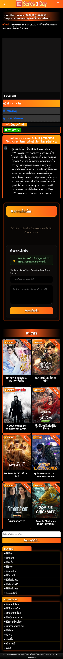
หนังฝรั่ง (9, 639)
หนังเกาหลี (10, 643)
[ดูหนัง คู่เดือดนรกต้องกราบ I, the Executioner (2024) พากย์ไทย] (46, 452)
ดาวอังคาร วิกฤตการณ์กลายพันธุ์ (14, 130)
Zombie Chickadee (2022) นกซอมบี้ (46, 522)
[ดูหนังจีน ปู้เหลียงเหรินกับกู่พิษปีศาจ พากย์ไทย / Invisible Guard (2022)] (46, 404)
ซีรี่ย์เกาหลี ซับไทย (14, 621)
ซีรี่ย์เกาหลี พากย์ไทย (15, 626)
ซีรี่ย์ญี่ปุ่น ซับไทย (13, 612)
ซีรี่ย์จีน (9, 553)
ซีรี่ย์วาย (9, 566)
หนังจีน (9, 634)
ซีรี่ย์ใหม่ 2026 (12, 588)
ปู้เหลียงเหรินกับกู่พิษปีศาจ (45, 427)
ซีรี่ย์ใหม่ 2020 (12, 579)
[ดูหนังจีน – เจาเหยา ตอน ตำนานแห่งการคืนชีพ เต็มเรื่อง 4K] (17, 356)
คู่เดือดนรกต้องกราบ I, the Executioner (45, 475)
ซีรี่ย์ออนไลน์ (11, 571)
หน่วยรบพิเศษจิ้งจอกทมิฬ (46, 379)
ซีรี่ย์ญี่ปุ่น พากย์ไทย (14, 617)
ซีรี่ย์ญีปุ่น (10, 557)
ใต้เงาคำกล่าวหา (16, 521)
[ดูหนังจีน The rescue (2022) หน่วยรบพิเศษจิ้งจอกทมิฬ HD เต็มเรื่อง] (46, 356)
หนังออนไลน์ (11, 593)
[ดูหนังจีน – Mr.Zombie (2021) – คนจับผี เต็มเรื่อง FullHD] (17, 452)
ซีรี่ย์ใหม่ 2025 (12, 584)
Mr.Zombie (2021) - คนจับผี (16, 475)
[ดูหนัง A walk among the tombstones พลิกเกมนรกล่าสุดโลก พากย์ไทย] (17, 404)
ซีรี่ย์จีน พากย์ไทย (13, 608)
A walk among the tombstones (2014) (16, 427)
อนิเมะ (8, 648)
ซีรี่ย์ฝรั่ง (9, 562)
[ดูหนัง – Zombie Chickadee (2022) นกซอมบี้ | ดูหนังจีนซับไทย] (46, 500)
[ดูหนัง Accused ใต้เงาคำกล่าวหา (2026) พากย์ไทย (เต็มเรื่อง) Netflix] (17, 500)
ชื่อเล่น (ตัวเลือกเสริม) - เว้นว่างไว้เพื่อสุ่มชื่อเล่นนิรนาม (30, 272)
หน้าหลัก (6, 24)
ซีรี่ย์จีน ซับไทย (12, 604)
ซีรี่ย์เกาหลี (10, 575)
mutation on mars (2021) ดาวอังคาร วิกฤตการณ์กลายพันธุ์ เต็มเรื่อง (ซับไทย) (26, 16)
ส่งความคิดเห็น (31, 310)
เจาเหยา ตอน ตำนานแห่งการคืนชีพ (16, 379)
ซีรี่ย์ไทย (9, 630)
